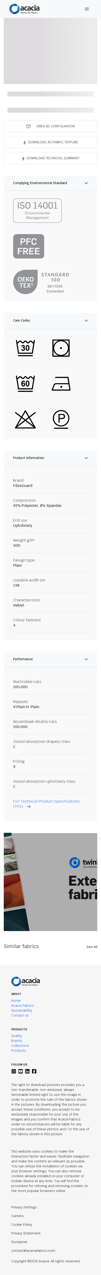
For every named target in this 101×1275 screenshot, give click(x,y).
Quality (16, 1036)
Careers (17, 1216)
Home (16, 1000)
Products (18, 1050)
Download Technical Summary (53, 158)
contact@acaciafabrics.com (33, 1250)
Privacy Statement (26, 1233)
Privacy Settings (24, 1207)
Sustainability (21, 1010)
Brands (16, 1041)
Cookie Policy (21, 1224)
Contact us (20, 1015)
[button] (50, 126)
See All (91, 947)
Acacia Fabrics (22, 1005)
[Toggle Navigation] (87, 9)
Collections (20, 1046)
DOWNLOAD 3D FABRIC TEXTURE (53, 142)
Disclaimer (19, 1242)
